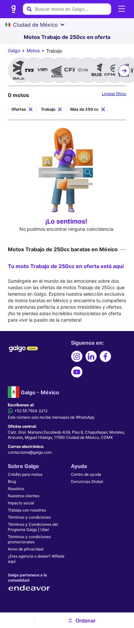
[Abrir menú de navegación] (121, 9)
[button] (82, 620)
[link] (14, 9)
